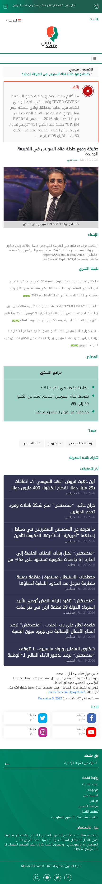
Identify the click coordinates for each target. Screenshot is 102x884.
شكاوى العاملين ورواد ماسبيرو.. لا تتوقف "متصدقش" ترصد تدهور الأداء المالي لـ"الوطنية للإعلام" (51, 655)
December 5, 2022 (50, 698)
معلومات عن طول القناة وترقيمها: (61, 412)
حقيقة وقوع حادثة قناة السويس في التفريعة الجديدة (56, 74)
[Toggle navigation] (94, 58)
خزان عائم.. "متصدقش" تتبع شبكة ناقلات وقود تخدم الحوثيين (52, 508)
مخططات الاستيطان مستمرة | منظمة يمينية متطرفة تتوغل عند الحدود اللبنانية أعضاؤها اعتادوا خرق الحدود (56, 583)
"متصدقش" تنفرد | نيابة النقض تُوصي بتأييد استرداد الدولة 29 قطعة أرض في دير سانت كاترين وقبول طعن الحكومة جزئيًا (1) (55, 607)
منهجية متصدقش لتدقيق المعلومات (74, 817)
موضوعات (92, 790)
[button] (27, 20)
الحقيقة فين (90, 795)
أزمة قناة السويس (81, 443)
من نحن (93, 801)
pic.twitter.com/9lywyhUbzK (67, 692)
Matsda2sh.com (31, 866)
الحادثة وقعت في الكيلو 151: (65, 387)
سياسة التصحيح (88, 806)
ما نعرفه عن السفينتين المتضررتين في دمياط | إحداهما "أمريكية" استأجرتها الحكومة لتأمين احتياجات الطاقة (53, 7)
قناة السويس (31, 443)
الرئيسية (87, 69)
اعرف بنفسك (90, 784)
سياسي (74, 69)
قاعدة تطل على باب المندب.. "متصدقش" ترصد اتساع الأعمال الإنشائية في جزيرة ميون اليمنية (52, 628)
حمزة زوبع (54, 443)
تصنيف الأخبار (89, 812)
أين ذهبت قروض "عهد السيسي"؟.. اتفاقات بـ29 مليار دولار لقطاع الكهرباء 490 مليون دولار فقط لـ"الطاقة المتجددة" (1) (53, 487)
